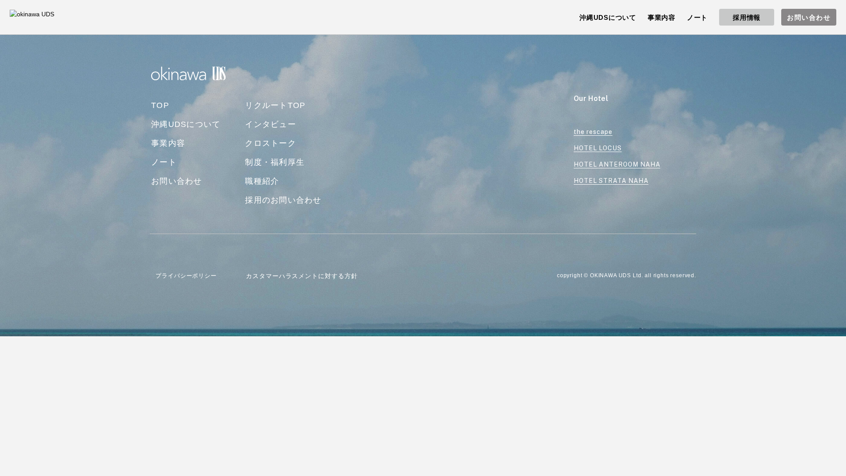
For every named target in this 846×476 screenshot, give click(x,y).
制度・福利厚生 (274, 162)
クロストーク (270, 143)
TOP (160, 105)
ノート (164, 162)
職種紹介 (262, 181)
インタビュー (270, 124)
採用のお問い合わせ (283, 200)
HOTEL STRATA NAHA (611, 180)
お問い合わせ (809, 17)
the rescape (593, 131)
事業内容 (168, 143)
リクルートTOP (275, 105)
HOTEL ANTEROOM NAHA (617, 164)
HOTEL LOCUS (598, 148)
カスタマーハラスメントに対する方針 (301, 275)
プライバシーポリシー (186, 275)
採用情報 (747, 17)
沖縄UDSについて (185, 124)
